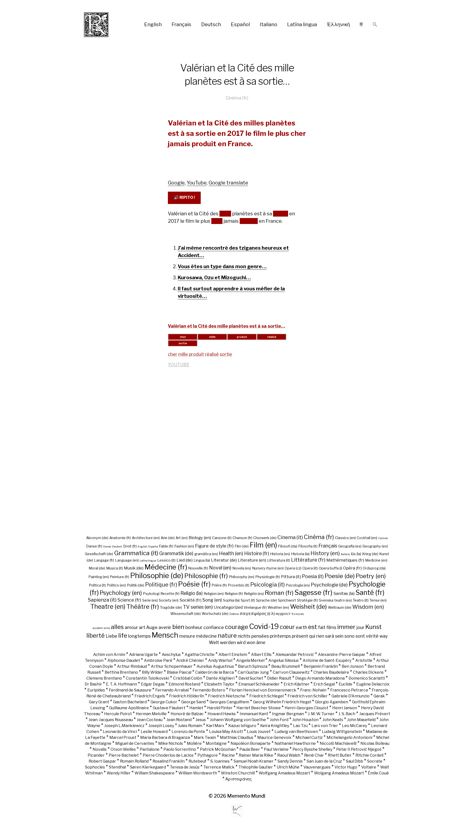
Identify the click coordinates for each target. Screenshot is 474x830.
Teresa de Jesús (184, 767)
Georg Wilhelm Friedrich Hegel (282, 702)
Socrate (374, 761)
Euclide (345, 684)
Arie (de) (168, 538)
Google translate (228, 183)
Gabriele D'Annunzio (351, 696)
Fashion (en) (184, 546)
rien (320, 636)
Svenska (326, 600)
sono (349, 636)
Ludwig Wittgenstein (342, 731)
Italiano (268, 24)
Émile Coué (378, 773)
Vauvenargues (317, 767)
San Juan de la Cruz (324, 761)
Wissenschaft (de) (185, 613)
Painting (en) (98, 577)
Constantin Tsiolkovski (147, 678)
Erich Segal (324, 684)
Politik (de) (135, 585)
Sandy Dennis (290, 761)
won (251, 642)
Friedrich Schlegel (266, 696)
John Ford (279, 719)
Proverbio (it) (238, 585)
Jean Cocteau (149, 719)
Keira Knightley (274, 725)
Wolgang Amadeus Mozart (339, 773)
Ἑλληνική (338, 24)
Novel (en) (220, 568)
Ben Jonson (353, 666)
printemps (280, 636)
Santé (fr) (370, 592)
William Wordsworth (197, 773)
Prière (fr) (219, 585)
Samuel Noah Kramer (254, 761)
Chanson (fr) (242, 538)
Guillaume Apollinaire (129, 708)
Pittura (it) (291, 576)
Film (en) (263, 545)
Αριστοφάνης (238, 779)
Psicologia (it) (267, 584)
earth (301, 627)
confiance (213, 627)
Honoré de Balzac (187, 713)
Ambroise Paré (158, 660)
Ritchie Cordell (369, 755)
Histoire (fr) (256, 553)
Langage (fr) (104, 560)
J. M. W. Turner (321, 713)
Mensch (165, 635)
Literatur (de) (224, 560)
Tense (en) (378, 600)
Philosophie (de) (156, 575)
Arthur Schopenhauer (172, 666)
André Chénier (190, 660)
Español (240, 24)
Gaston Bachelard (130, 702)
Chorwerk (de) (264, 538)
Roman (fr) (279, 592)
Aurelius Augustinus (215, 666)
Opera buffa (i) (330, 568)
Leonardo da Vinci (120, 731)
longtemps (139, 636)
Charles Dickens (368, 672)
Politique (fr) (161, 584)
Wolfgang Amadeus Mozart (284, 773)
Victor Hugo (346, 767)
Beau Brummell (285, 666)
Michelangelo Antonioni (349, 737)
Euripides (96, 690)
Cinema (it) (290, 537)
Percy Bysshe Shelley (312, 749)
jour (360, 627)
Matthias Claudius (236, 737)
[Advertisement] (237, 454)
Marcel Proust (122, 737)
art (142, 627)
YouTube (197, 183)
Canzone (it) (222, 538)
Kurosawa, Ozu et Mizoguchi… (214, 278)
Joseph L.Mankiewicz (124, 725)
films (331, 627)
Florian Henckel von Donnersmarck (262, 690)
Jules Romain (190, 725)
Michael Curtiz (309, 737)
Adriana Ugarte (143, 654)
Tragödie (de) (171, 607)
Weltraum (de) (339, 607)
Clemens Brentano (104, 678)
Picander (96, 755)
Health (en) (231, 553)
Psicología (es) (298, 585)
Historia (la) (300, 554)
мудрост (283, 613)
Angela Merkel (250, 660)
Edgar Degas (153, 684)
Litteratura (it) (278, 560)
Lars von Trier (325, 725)
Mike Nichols (170, 743)
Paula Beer (249, 749)
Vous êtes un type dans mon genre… (222, 266)
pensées (260, 636)
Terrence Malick (219, 767)
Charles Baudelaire (331, 672)
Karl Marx (215, 725)
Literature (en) (252, 560)
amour (131, 627)
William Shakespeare (155, 773)
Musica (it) (114, 568)
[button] (375, 25)
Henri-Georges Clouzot (306, 708)
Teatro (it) (361, 600)
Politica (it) (97, 585)
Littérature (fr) (308, 560)
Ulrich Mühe (288, 767)
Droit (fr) (130, 546)
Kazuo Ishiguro (242, 725)
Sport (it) (248, 600)
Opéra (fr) (352, 568)
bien (178, 626)
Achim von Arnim (109, 654)
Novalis (100, 749)
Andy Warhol (220, 660)
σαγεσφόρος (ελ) (257, 613)
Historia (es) (280, 554)
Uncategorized (228, 607)
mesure (187, 636)
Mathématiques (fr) (345, 560)
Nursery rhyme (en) (268, 568)
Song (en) (212, 600)
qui (312, 636)
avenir (164, 627)
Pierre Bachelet (124, 755)
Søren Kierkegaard (148, 767)
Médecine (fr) (165, 567)
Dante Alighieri (220, 678)
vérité (372, 636)
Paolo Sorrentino (179, 749)
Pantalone (149, 749)
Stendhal (117, 767)
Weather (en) (278, 607)
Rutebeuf (197, 761)
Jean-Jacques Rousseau (111, 719)
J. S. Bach (346, 713)
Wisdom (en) (368, 607)
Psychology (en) (121, 592)
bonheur (193, 627)
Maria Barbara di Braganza (165, 737)
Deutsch (211, 24)
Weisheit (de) (308, 606)
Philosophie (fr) (206, 576)
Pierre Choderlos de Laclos (168, 755)
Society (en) (168, 600)
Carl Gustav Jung (253, 672)
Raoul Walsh (288, 755)
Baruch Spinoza (252, 666)
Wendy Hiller (119, 773)
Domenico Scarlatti (367, 678)
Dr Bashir (93, 684)
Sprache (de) (266, 600)
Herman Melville (151, 713)
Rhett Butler (340, 755)
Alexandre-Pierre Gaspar (341, 654)
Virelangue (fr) (255, 607)
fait (321, 627)
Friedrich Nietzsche (226, 696)
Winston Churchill (238, 773)
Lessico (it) (166, 560)
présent (300, 636)
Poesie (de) (340, 576)
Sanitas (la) (344, 593)
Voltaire (368, 767)
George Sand (193, 702)
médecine (206, 636)
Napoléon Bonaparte (251, 743)
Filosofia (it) (307, 546)
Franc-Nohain (313, 690)
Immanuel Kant (254, 713)
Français (181, 24)
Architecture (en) (146, 538)
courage (236, 626)
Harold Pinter (220, 708)
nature (227, 635)
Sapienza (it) (102, 600)
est (312, 626)
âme (260, 642)
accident (98, 628)
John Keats (332, 719)
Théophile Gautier (255, 767)
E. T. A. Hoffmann (121, 684)
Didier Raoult (279, 678)
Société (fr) (190, 600)
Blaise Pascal (179, 672)
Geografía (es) (349, 546)
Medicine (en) (376, 560)
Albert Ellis (261, 654)
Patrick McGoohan (218, 749)
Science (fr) (129, 600)
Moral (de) (97, 568)
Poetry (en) (371, 576)
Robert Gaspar (102, 761)
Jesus (201, 719)
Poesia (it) (313, 576)
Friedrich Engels (150, 696)
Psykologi (151, 593)
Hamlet (196, 708)
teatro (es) (343, 600)
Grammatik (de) (176, 553)
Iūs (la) (356, 554)
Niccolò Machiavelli (338, 743)
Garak (379, 696)
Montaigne (216, 743)
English (153, 24)
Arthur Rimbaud (132, 666)
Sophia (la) (231, 600)
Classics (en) (345, 538)
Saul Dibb (354, 761)
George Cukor (164, 702)
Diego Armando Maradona (320, 678)
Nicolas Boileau (374, 743)
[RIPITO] (105, 24)
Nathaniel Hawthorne (295, 743)
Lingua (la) (202, 560)
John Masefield (361, 719)
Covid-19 (264, 626)
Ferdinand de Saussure (130, 690)
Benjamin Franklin (321, 666)
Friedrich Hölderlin (186, 696)
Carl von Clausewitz (291, 672)
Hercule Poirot (118, 713)
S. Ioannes (220, 761)
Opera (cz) (293, 568)
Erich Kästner (297, 684)
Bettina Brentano (121, 672)
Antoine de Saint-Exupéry (327, 660)
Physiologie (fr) (267, 577)
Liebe (111, 636)
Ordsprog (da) (374, 568)
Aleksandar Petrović (295, 654)
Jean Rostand (179, 719)
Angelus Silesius (283, 660)
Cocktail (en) (367, 538)
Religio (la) (191, 593)
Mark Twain (205, 737)
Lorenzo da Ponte (188, 731)
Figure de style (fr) (214, 545)
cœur (287, 626)
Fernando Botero (209, 690)
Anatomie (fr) (120, 538)
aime (107, 628)
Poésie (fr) (194, 584)
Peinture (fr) (119, 577)
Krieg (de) (370, 554)
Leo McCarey (354, 725)
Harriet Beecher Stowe (259, 708)
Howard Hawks (222, 713)
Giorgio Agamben (331, 702)
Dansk (107, 546)
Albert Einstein (232, 654)
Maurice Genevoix (274, 737)
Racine (228, 755)
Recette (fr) (169, 593)
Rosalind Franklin (169, 761)
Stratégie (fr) (307, 600)
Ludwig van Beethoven (296, 731)
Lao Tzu (300, 725)
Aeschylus (171, 654)
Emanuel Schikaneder (259, 684)
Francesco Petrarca (349, 690)
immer (346, 626)
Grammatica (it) (136, 553)
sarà (329, 636)
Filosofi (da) (287, 546)
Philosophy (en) (241, 577)
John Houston (305, 719)
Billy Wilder (152, 672)
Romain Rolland (134, 761)
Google (176, 183)
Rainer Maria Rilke (256, 755)
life (122, 635)
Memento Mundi (246, 796)
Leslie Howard (154, 731)
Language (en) (127, 560)
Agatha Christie (200, 654)
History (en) (325, 553)
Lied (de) (185, 560)
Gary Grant (99, 702)
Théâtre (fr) (142, 606)
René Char (314, 755)
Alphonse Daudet (123, 660)
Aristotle (363, 660)
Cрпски (383, 538)
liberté (95, 635)
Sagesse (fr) (313, 592)
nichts (244, 636)
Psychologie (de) (329, 585)
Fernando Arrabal (172, 690)
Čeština (234, 614)
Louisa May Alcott (226, 731)
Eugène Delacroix (373, 684)
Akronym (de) (97, 538)
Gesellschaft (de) (99, 554)
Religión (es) (254, 593)
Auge (152, 627)
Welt (214, 642)
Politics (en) (116, 585)
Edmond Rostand (184, 684)
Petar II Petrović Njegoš (358, 749)
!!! (361, 24)
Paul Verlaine (276, 749)
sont (360, 636)
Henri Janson (344, 708)
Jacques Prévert (374, 713)
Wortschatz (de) (215, 613)
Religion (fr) (234, 593)
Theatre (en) (107, 606)
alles (117, 626)
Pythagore (208, 755)
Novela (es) (241, 568)
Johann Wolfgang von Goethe (238, 719)
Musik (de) (133, 568)
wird (241, 642)
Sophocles (95, 767)
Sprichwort (287, 600)
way (383, 636)
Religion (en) (214, 593)
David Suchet (250, 678)
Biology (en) (200, 537)
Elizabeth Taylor (219, 684)
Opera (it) (310, 568)
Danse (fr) (94, 546)
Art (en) (182, 538)
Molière (194, 743)
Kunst (373, 626)
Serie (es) (150, 600)
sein (339, 636)
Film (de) (242, 546)
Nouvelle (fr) (198, 568)
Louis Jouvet (259, 731)
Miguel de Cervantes (134, 743)
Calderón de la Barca (214, 672)
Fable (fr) (166, 546)
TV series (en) (198, 607)
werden (228, 642)
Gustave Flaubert (169, 708)
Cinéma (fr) (237, 98)
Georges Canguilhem (229, 702)
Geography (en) (375, 546)
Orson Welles (123, 749)
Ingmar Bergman (288, 713)
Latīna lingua (302, 24)
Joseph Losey (161, 725)
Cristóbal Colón (187, 678)
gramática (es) (206, 554)
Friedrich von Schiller (308, 696)
